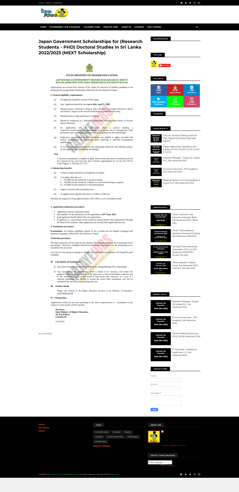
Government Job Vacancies (65, 27)
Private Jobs (110, 27)
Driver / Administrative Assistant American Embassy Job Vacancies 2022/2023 (186, 233)
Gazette (126, 27)
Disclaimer (58, 3)
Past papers (133, 437)
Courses (139, 27)
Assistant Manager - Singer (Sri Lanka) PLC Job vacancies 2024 (181, 159)
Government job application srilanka (64, 474)
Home (41, 3)
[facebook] (181, 3)
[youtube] (186, 3)
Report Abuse (101, 445)
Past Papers (154, 27)
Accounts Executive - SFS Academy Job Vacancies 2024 (180, 170)
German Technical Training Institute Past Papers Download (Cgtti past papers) (180, 138)
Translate (170, 465)
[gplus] (199, 3)
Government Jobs (115, 437)
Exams (128, 432)
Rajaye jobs (114, 474)
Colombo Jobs (92, 27)
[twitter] (190, 3)
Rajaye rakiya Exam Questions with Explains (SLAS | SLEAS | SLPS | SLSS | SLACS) (181, 149)
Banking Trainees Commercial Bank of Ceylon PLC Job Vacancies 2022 (181, 181)
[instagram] (194, 3)
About (48, 3)
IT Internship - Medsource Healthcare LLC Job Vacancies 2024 (184, 352)
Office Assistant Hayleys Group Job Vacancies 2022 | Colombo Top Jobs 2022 (185, 265)
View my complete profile (173, 445)
